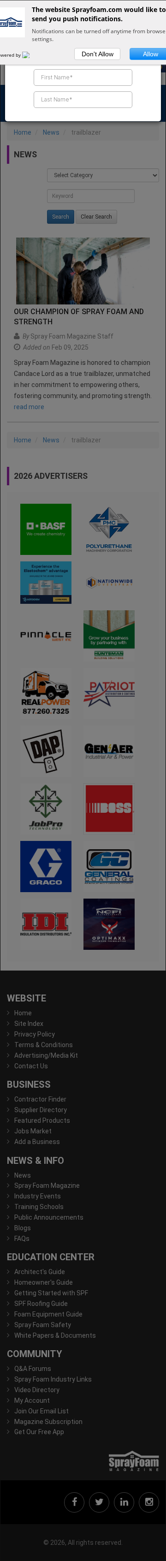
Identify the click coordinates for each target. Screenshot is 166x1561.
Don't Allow (97, 54)
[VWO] (31, 55)
